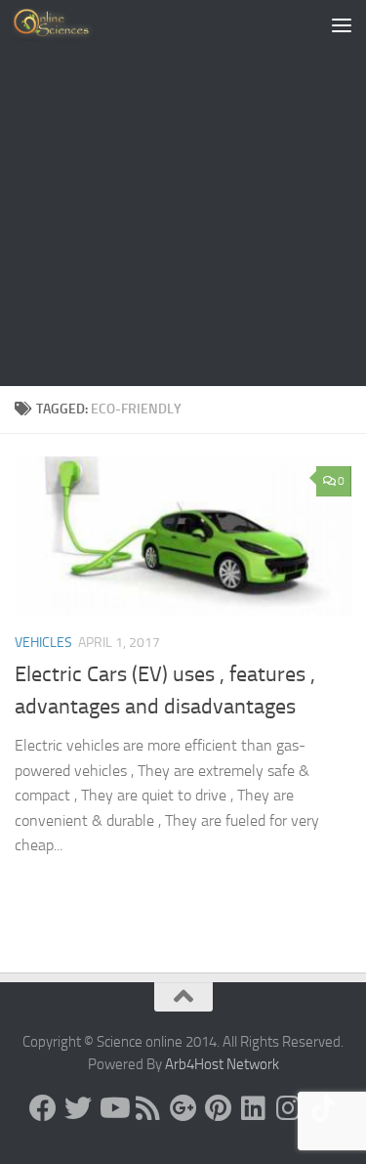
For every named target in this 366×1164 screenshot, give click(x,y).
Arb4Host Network (222, 1064)
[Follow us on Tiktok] (324, 1108)
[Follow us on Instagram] (289, 1108)
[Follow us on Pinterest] (218, 1108)
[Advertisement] (183, 193)
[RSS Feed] (148, 1108)
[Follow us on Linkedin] (253, 1108)
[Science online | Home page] (68, 24)
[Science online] (43, 1108)
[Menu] (341, 24)
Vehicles (43, 642)
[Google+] (183, 1108)
